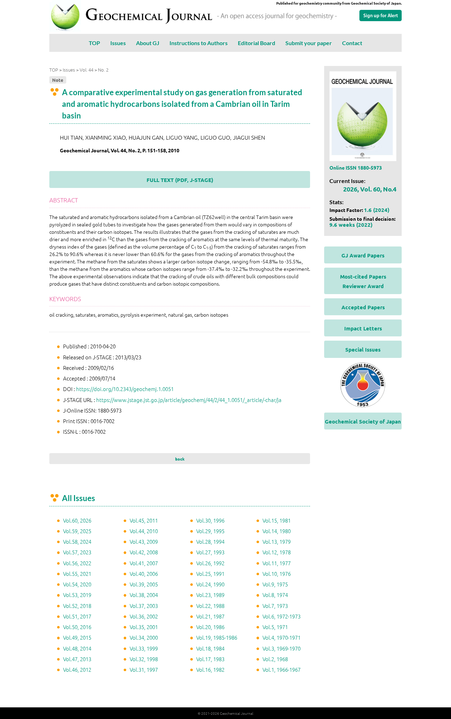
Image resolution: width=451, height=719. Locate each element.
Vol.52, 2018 (77, 605)
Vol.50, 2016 (77, 626)
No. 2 (103, 69)
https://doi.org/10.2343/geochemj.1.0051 (125, 388)
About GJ (147, 42)
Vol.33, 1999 (144, 648)
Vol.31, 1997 (144, 669)
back (180, 459)
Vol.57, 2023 (77, 552)
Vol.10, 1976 (276, 573)
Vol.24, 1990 (210, 584)
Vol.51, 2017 (77, 616)
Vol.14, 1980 (276, 531)
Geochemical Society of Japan (363, 421)
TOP (94, 42)
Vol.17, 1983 (210, 659)
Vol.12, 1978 (276, 552)
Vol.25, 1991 (210, 573)
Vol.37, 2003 (144, 605)
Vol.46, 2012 (77, 669)
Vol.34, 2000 (144, 637)
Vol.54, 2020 (77, 584)
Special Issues (363, 349)
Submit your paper (308, 42)
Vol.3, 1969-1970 (281, 648)
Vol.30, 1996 (210, 520)
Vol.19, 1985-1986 (216, 637)
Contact (352, 42)
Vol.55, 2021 (77, 573)
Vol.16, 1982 (210, 669)
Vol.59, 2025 (77, 531)
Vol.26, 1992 (210, 563)
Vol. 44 (86, 69)
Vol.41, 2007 (144, 563)
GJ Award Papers (362, 255)
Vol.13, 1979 (276, 541)
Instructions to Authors (198, 42)
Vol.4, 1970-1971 (281, 637)
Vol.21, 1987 (210, 616)
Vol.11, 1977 (276, 563)
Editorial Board (256, 42)
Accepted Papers (363, 307)
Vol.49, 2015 (77, 637)
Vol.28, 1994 (210, 541)
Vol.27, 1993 (210, 552)
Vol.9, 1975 (275, 584)
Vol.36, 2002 (144, 616)
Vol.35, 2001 (144, 626)
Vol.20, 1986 (210, 626)
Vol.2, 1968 (275, 659)
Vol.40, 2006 (144, 573)
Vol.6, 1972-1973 (281, 616)
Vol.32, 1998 (144, 659)
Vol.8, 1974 (275, 594)
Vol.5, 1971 (275, 626)
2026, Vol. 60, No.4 (369, 189)
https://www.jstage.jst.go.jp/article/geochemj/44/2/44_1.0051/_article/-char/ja (189, 399)
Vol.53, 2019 (77, 594)
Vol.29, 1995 (210, 531)
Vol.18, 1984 (210, 648)
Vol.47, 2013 (77, 659)
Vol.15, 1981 (276, 520)
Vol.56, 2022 (77, 563)
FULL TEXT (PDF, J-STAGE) (180, 179)
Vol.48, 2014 (77, 648)
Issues (118, 42)
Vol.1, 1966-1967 (281, 669)
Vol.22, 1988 (210, 605)
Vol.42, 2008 (144, 552)
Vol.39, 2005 (144, 584)
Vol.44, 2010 (144, 531)
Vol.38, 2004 (144, 594)
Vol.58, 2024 (77, 541)
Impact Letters (363, 328)
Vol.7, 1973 (275, 605)
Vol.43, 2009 (144, 541)
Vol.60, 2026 (77, 520)
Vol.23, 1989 (210, 594)
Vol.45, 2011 (144, 520)
